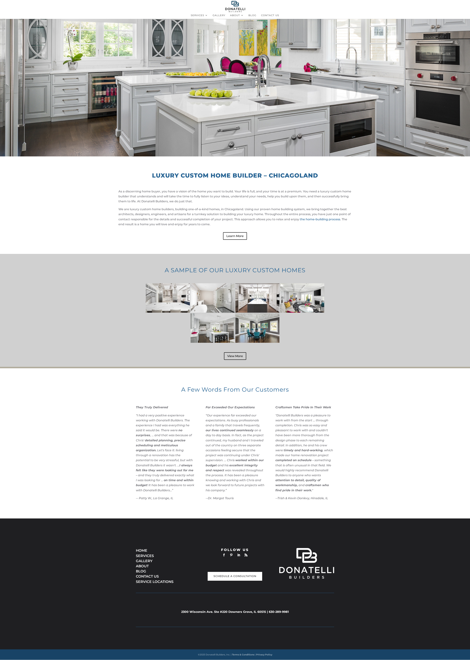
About (235, 15)
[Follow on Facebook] (224, 555)
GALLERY (144, 561)
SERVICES (145, 556)
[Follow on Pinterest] (231, 555)
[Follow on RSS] (246, 555)
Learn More (235, 236)
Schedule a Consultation (235, 576)
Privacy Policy (264, 654)
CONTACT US (147, 576)
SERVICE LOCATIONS (155, 582)
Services (197, 15)
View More (235, 356)
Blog (252, 15)
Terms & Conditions (243, 654)
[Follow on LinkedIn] (239, 555)
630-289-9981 (279, 612)
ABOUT (142, 566)
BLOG (141, 571)
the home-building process (320, 219)
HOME (141, 550)
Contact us (270, 15)
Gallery (219, 15)
